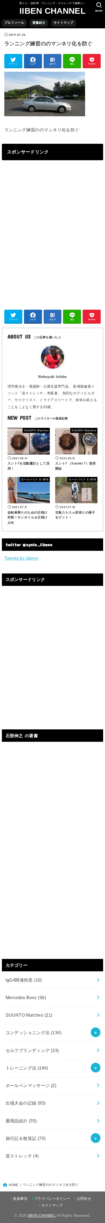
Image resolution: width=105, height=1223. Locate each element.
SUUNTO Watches (29, 1015)
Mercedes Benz (26, 997)
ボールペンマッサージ (31, 1085)
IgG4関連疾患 (24, 980)
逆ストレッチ (22, 1155)
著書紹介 (39, 22)
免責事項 (20, 1199)
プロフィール (14, 22)
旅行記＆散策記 (26, 1138)
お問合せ (84, 1199)
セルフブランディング (32, 1050)
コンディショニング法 (34, 1032)
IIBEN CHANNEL (52, 11)
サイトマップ (64, 22)
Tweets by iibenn (21, 558)
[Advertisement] (52, 233)
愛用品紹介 (21, 1120)
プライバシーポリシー (52, 1199)
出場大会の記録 (26, 1103)
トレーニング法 (27, 1067)
